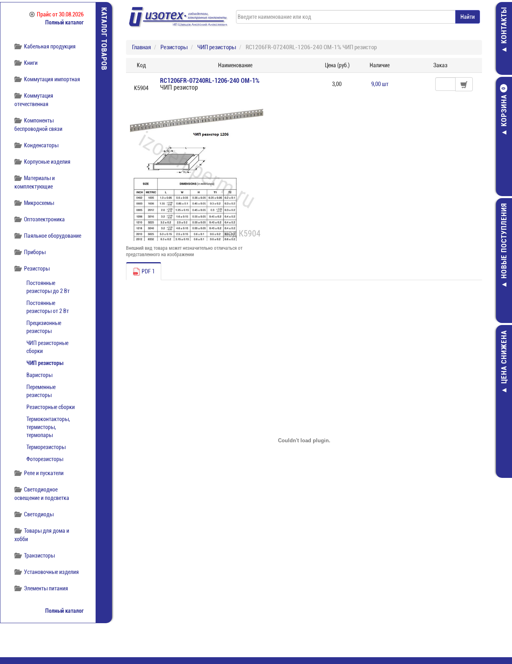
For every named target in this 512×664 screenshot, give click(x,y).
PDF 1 (147, 271)
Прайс (60, 14)
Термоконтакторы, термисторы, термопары (48, 427)
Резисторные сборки (50, 407)
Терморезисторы (46, 447)
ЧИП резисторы (44, 363)
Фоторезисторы (44, 459)
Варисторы (39, 375)
